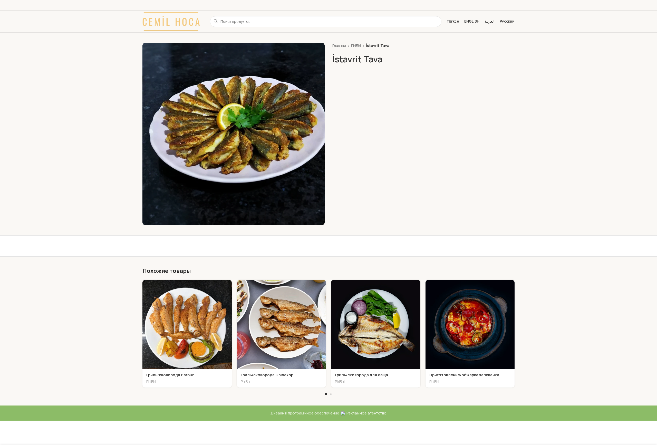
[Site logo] (171, 21)
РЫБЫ (356, 45)
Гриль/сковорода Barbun (170, 375)
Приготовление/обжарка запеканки (464, 375)
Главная (339, 45)
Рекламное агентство (366, 413)
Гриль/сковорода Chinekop (267, 375)
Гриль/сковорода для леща (361, 375)
